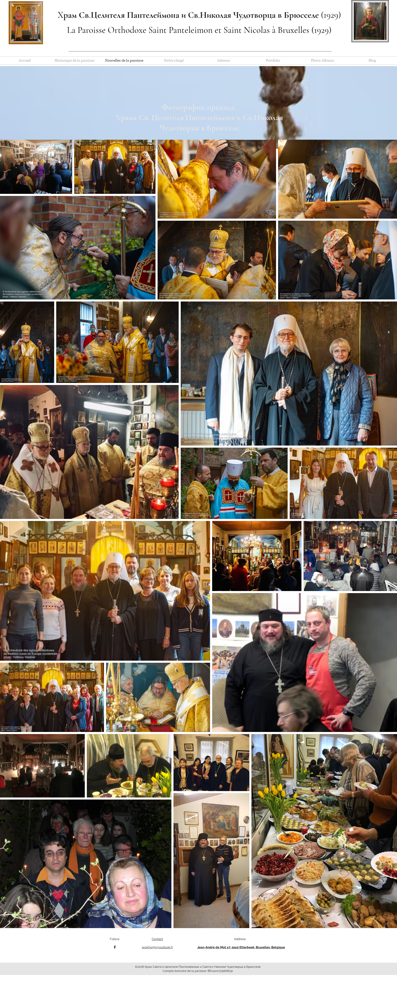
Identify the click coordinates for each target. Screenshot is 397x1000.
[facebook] (115, 947)
